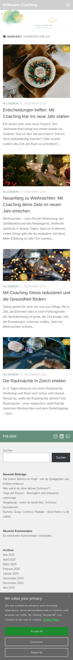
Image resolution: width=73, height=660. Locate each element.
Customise (36, 641)
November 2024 (13, 583)
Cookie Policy (51, 619)
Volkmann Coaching (20, 5)
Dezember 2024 (13, 578)
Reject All (36, 652)
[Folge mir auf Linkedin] (61, 436)
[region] (36, 626)
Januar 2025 (11, 573)
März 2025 (10, 564)
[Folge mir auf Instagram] (55, 436)
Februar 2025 (11, 568)
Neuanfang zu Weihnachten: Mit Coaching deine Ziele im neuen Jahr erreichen (33, 204)
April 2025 (9, 559)
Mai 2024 (9, 587)
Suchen (8, 450)
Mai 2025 (9, 554)
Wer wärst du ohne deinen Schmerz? (26, 488)
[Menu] (68, 5)
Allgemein (10, 103)
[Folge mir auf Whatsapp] (67, 436)
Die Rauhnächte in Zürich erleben (34, 380)
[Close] (69, 596)
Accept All (36, 631)
